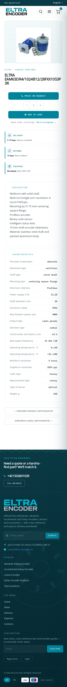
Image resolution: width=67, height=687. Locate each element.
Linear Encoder (12, 574)
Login (27, 658)
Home (7, 601)
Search (52, 535)
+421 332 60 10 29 (12, 3)
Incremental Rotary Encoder (18, 569)
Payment (8, 618)
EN (7, 680)
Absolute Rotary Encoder (17, 563)
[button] (58, 11)
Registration (12, 658)
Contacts (8, 623)
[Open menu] (49, 11)
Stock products (12, 585)
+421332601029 (18, 476)
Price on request (35, 96)
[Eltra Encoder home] (16, 11)
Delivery (8, 612)
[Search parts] (40, 11)
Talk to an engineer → (46, 122)
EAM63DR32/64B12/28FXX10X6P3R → (33, 420)
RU (14, 680)
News (7, 607)
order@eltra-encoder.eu (20, 549)
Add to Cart (35, 114)
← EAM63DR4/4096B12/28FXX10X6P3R (33, 411)
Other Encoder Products (16, 580)
